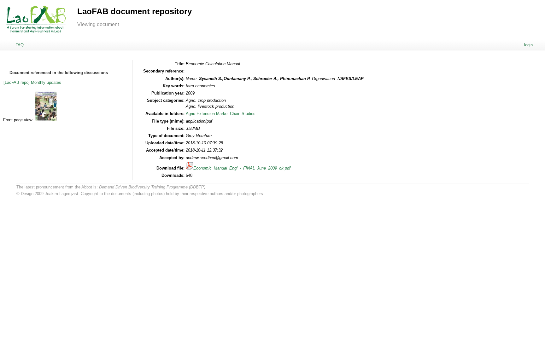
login (528, 45)
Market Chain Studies (235, 113)
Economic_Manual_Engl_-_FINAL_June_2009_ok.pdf (241, 168)
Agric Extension (200, 113)
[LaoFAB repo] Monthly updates (32, 82)
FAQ (19, 45)
